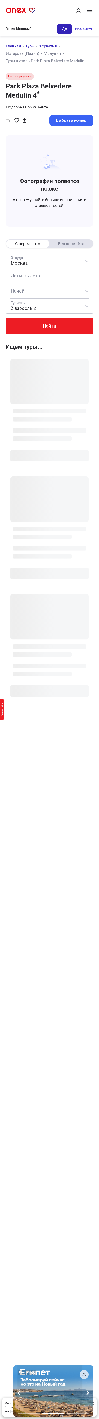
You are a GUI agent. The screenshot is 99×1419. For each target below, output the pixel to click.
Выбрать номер (71, 120)
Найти (49, 326)
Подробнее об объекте (27, 107)
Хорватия (48, 46)
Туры (30, 46)
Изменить (84, 29)
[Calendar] (49, 275)
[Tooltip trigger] (24, 120)
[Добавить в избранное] (17, 120)
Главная (13, 46)
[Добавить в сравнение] (9, 120)
